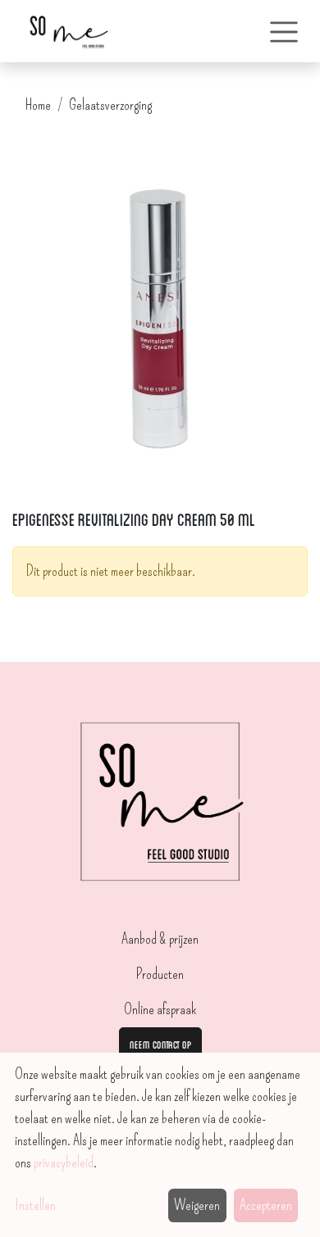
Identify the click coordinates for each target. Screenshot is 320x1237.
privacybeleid (64, 1162)
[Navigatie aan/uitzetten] (284, 31)
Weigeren (197, 1205)
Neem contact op (160, 1043)
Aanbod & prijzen (160, 939)
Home (38, 105)
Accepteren (266, 1205)
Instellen (35, 1205)
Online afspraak (160, 1009)
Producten (160, 974)
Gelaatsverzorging (110, 105)
